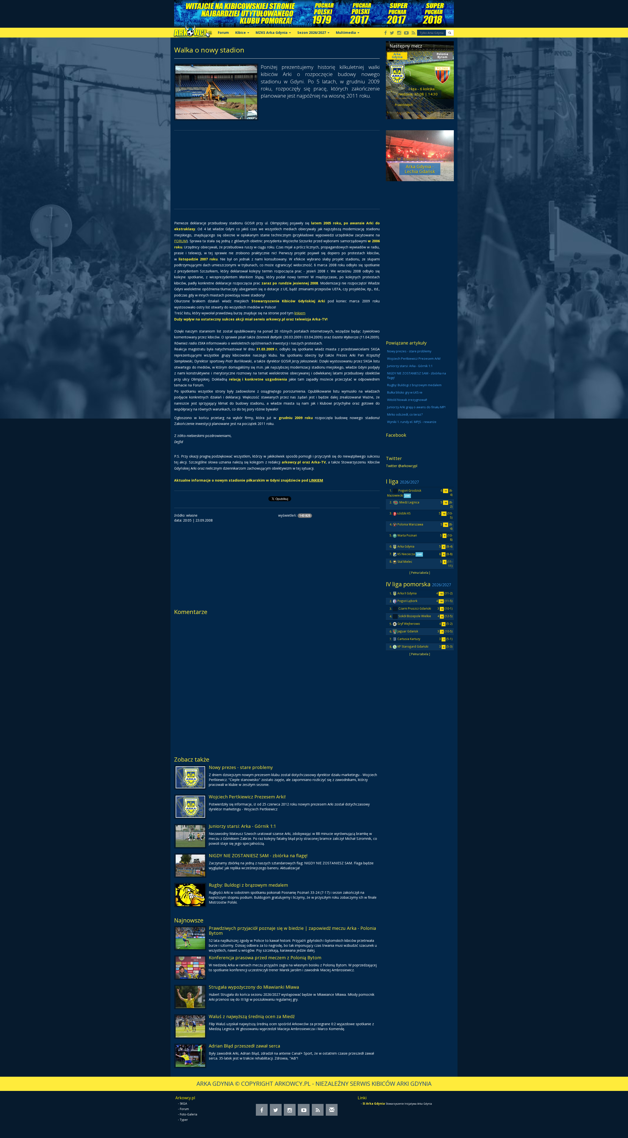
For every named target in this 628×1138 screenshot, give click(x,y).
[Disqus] (277, 684)
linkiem (299, 313)
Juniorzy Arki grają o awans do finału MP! (416, 407)
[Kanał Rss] (413, 33)
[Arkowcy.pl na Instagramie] (399, 33)
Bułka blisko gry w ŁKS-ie (404, 392)
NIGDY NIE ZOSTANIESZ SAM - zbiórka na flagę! (258, 855)
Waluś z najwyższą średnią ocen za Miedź (252, 1016)
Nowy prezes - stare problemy (241, 767)
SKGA (183, 1103)
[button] (450, 33)
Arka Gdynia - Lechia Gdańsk (420, 169)
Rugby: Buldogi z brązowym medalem (248, 885)
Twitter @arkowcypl (401, 465)
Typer (184, 1120)
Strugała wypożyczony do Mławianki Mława (254, 987)
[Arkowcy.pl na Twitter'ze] (392, 33)
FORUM (180, 241)
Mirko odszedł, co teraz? (405, 414)
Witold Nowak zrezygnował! (407, 400)
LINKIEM (316, 480)
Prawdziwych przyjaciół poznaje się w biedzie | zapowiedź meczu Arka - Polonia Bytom (292, 930)
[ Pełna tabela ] (419, 573)
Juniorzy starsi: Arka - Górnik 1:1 (242, 826)
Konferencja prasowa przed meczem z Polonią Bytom (265, 957)
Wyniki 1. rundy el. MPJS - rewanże (411, 422)
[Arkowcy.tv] (406, 33)
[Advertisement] (277, 169)
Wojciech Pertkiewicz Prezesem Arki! (247, 797)
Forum (223, 32)
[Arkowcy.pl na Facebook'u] (385, 33)
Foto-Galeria (188, 1114)
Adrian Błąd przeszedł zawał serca (244, 1046)
